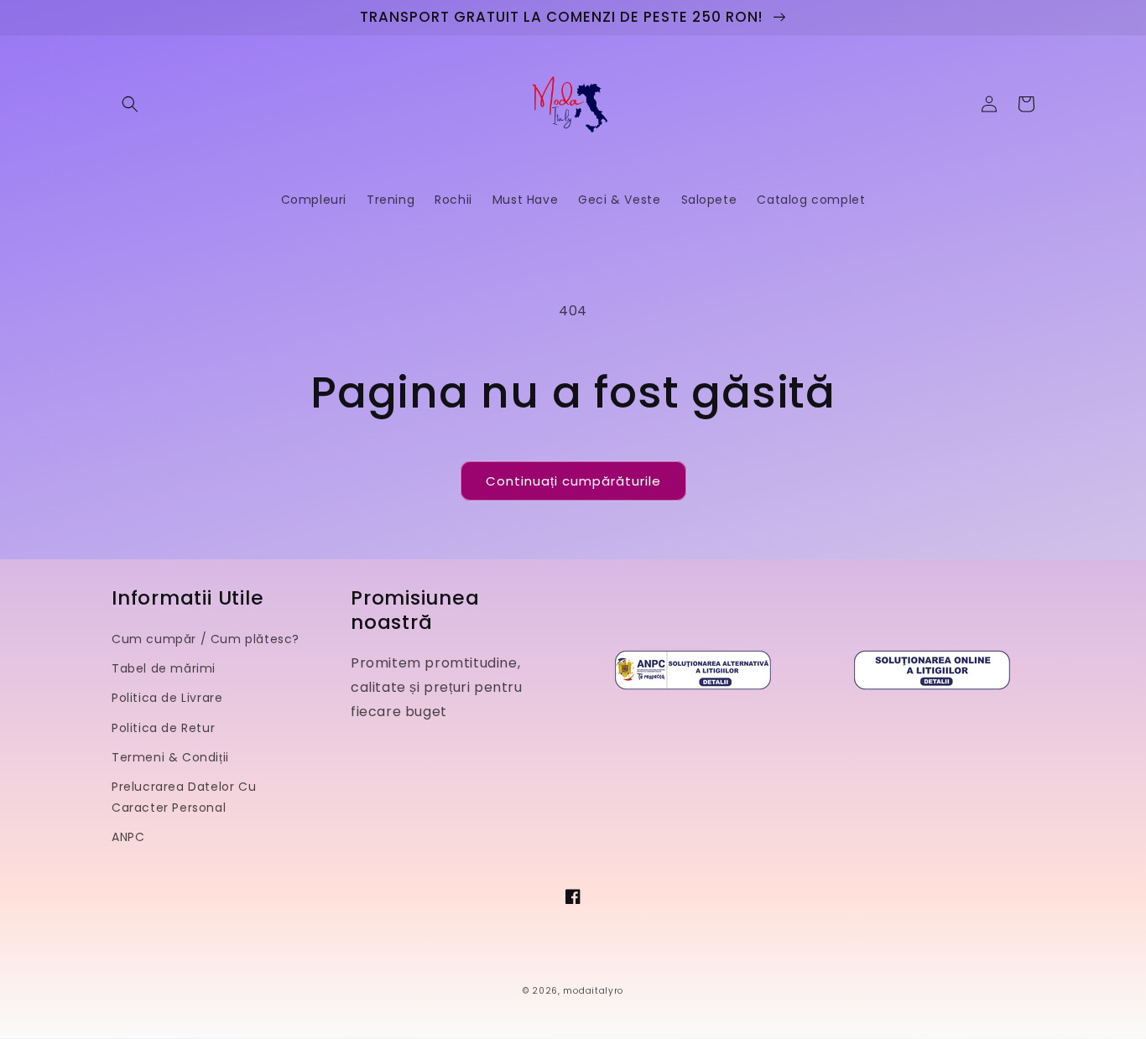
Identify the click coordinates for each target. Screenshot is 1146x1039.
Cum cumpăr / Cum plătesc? (206, 639)
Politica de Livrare (167, 697)
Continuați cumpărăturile (573, 481)
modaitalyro (593, 990)
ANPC (128, 837)
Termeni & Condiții (170, 757)
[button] (130, 104)
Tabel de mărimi (164, 668)
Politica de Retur (163, 728)
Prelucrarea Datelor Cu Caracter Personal (184, 797)
